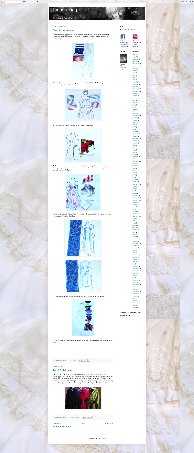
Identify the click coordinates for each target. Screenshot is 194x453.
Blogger (104, 438)
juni (133, 54)
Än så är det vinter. (63, 370)
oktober (134, 61)
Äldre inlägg (109, 423)
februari (134, 70)
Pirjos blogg (65, 9)
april (133, 75)
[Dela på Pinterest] (88, 360)
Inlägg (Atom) (67, 426)
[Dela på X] (84, 360)
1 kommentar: (73, 360)
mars (134, 73)
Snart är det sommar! (64, 30)
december (135, 66)
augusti (134, 57)
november (135, 64)
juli (133, 107)
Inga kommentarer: (74, 417)
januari (134, 68)
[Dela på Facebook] (86, 360)
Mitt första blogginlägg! (129, 29)
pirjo (123, 64)
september (135, 59)
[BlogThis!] (82, 360)
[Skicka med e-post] (80, 360)
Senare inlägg (57, 423)
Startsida (83, 423)
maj (133, 77)
